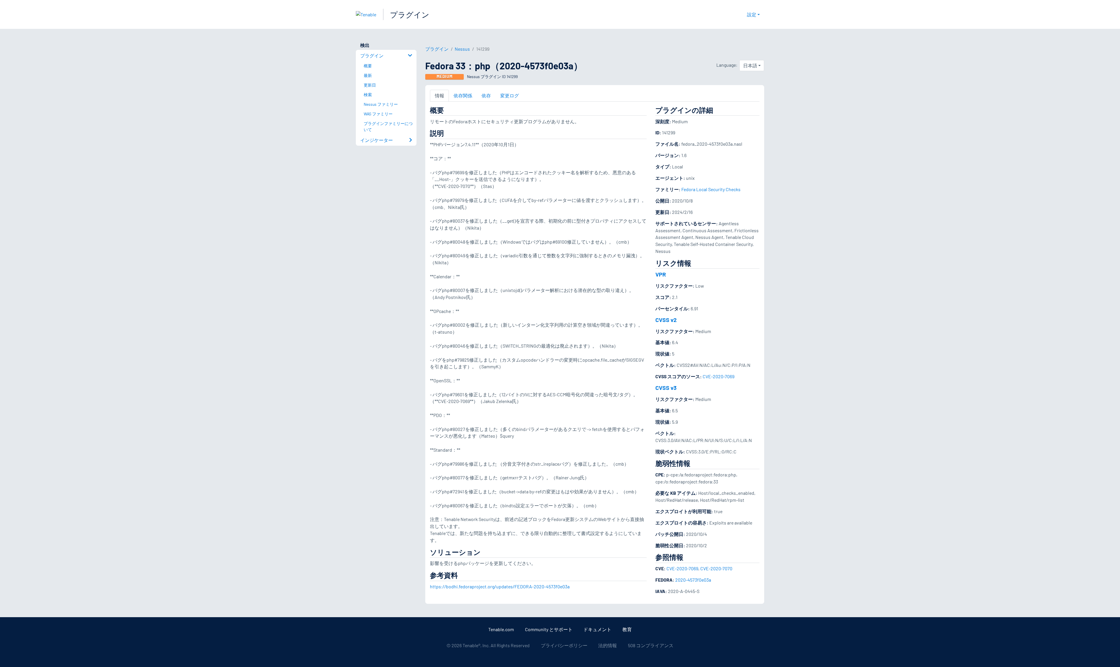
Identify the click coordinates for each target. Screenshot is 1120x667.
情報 (439, 95)
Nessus (462, 49)
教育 (627, 629)
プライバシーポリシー (564, 645)
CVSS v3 (666, 387)
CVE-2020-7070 (716, 568)
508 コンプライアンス (650, 645)
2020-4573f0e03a (693, 579)
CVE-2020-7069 (718, 376)
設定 (751, 14)
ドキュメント (597, 629)
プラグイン (409, 14)
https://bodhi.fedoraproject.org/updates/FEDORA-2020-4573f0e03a (500, 586)
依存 (486, 95)
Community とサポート (549, 629)
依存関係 (463, 95)
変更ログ (509, 95)
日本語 (750, 65)
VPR (660, 274)
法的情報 (607, 645)
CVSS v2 (666, 319)
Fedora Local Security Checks (711, 189)
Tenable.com (501, 629)
